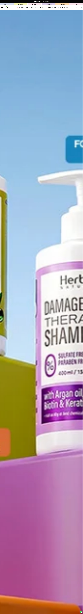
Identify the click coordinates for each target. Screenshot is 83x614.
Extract (76, 4)
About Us (66, 7)
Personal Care (6, 4)
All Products (22, 7)
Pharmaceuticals (48, 4)
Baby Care (34, 4)
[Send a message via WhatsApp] (81, 612)
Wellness (62, 4)
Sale (17, 7)
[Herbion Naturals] (5, 7)
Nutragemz (20, 4)
